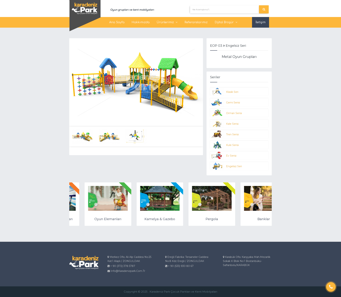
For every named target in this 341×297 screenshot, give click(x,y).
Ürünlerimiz (165, 22)
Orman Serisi (234, 113)
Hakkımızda (141, 22)
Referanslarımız (196, 22)
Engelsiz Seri (234, 166)
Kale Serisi (232, 123)
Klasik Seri (232, 92)
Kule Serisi (232, 145)
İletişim (261, 22)
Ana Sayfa (117, 22)
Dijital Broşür (224, 22)
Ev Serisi (231, 155)
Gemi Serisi (233, 102)
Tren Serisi (232, 134)
